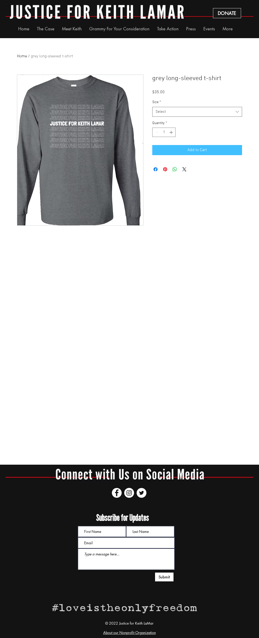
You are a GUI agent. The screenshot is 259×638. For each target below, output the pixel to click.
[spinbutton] (163, 132)
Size (156, 102)
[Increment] (171, 132)
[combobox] (197, 112)
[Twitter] (141, 493)
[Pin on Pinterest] (165, 169)
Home (22, 56)
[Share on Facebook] (156, 169)
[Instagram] (129, 493)
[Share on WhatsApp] (175, 169)
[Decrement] (156, 132)
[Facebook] (117, 493)
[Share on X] (184, 169)
